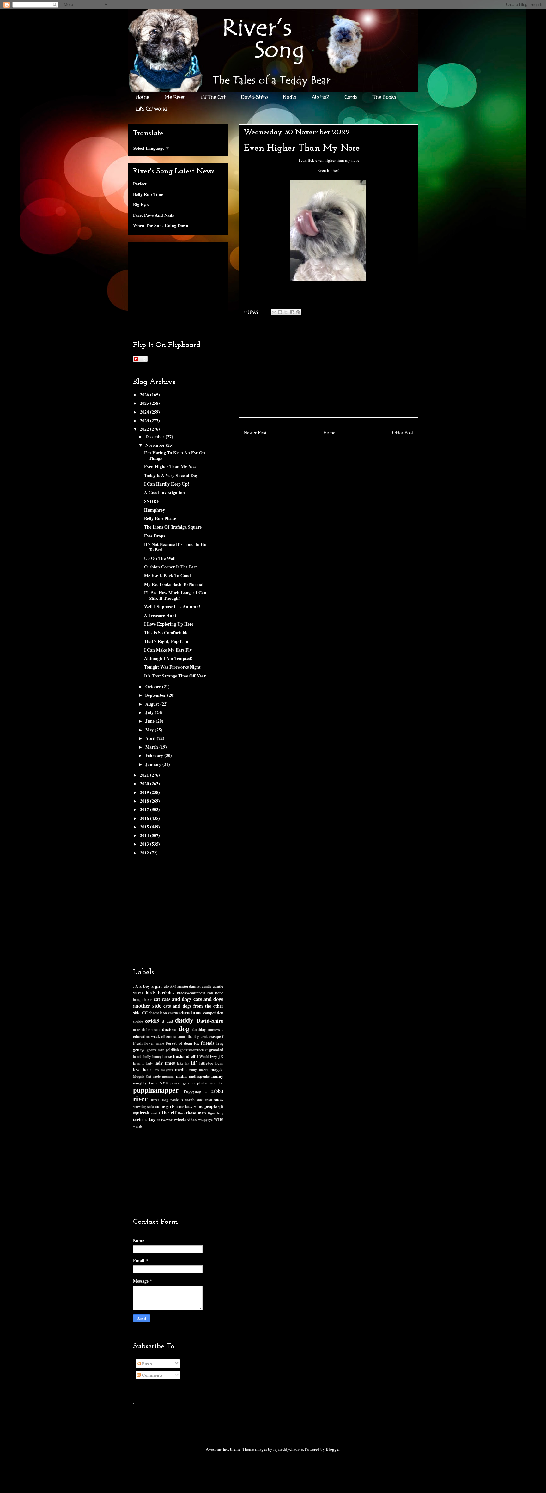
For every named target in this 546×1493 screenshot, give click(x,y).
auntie (206, 986)
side (200, 1099)
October (153, 686)
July (150, 712)
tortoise (140, 1119)
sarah (190, 1099)
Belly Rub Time (148, 194)
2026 (145, 394)
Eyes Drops (154, 535)
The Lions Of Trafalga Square (173, 527)
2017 (145, 809)
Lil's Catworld (151, 109)
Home (142, 97)
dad (170, 1021)
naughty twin (145, 1083)
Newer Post (255, 432)
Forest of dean (179, 1043)
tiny (220, 1113)
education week (146, 1036)
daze (136, 1029)
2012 (145, 852)
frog (219, 1043)
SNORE (151, 501)
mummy (168, 1076)
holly (147, 1056)
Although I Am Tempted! (168, 658)
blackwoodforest (191, 993)
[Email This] (274, 312)
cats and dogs (177, 999)
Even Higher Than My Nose (170, 466)
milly (193, 1069)
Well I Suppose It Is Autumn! (172, 606)
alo (166, 986)
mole (157, 1076)
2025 (145, 403)
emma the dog (189, 1036)
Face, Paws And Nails (153, 215)
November (155, 445)
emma (171, 1036)
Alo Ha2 (320, 97)
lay (187, 1063)
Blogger (332, 1449)
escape (215, 1036)
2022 (145, 429)
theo (181, 1113)
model (203, 1069)
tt (158, 1119)
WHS (218, 1119)
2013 (145, 844)
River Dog (159, 1099)
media (181, 1069)
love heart (143, 1069)
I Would (203, 1056)
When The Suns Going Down (160, 225)
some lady (184, 1106)
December (155, 436)
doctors (169, 1029)
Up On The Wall (160, 558)
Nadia (289, 97)
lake (180, 1063)
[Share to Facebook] (292, 312)
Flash (138, 1043)
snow (218, 1099)
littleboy (206, 1063)
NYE (164, 1083)
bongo (138, 999)
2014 (145, 835)
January (153, 764)
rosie (174, 1099)
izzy (213, 1056)
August (152, 704)
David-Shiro (254, 97)
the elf (169, 1112)
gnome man (155, 1050)
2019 (145, 792)
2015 (145, 826)
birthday (166, 992)
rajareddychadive (288, 1449)
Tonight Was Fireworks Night (172, 667)
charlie (173, 1013)
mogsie (216, 1069)
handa (138, 1056)
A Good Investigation (164, 492)
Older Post (402, 432)
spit (220, 1106)
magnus (167, 1069)
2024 (145, 412)
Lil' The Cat (213, 97)
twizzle (180, 1119)
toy (152, 1119)
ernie (204, 1036)
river (140, 1098)
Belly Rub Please (160, 518)
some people (205, 1106)
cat (157, 999)
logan (219, 1063)
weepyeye (205, 1119)
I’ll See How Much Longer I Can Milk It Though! (175, 595)
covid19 (152, 1020)
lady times (165, 1062)
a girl (156, 986)
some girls (164, 1106)
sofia (150, 1106)
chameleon (158, 1013)
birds (150, 992)
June (150, 721)
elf (163, 1036)
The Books (384, 97)
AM (173, 986)
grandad (216, 1050)
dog (184, 1028)
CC (145, 1013)
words (137, 1126)
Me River (175, 97)
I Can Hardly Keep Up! (166, 484)
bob (210, 993)
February (154, 755)
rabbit (217, 1091)
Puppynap (192, 1091)
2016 (145, 818)
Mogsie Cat (142, 1076)
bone (219, 993)
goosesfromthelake (194, 1050)
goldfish (172, 1050)
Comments (151, 1375)
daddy (184, 1020)
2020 (145, 783)
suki (154, 1113)
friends (207, 1043)
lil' (194, 1062)
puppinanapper (156, 1090)
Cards (351, 97)
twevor (167, 1119)
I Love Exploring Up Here (168, 624)
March (152, 746)
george (139, 1049)
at (199, 986)
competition (213, 1013)
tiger (211, 1113)
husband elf (184, 1056)
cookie (138, 1021)
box (146, 999)
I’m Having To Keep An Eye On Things (174, 455)
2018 (145, 801)
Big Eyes (141, 204)
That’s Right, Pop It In (166, 641)
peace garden (182, 1083)
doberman (151, 1029)
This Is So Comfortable (166, 632)
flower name (154, 1043)
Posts (146, 1363)
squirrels (141, 1112)
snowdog (139, 1106)
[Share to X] (286, 312)
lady (149, 1063)
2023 (145, 420)
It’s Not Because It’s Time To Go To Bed (175, 547)
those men (196, 1112)
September (156, 695)
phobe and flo (210, 1083)
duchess (214, 1029)
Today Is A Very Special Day (171, 475)
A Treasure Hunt (160, 615)
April (151, 738)
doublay (199, 1029)
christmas (190, 1012)
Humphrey (154, 510)
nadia (181, 1076)
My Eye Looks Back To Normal (173, 584)
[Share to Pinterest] (298, 312)
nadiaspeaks (199, 1076)
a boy (144, 986)
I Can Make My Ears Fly (168, 649)
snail (208, 1099)
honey (156, 1056)
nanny (217, 1076)
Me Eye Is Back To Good (167, 575)
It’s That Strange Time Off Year (175, 675)
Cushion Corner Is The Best (170, 566)
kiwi (137, 1063)
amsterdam (186, 986)
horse (167, 1056)
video (192, 1119)
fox (196, 1043)
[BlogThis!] (280, 312)
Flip (142, 358)
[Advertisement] (328, 373)
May (150, 729)
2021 (145, 775)
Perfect (140, 183)
